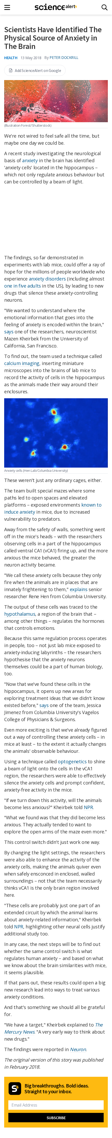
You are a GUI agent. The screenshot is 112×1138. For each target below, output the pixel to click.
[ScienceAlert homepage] (56, 7)
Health (10, 57)
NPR (88, 807)
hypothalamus (19, 614)
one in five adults (22, 286)
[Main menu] (8, 7)
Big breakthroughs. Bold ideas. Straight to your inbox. (56, 1088)
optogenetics (72, 761)
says (8, 331)
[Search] (104, 7)
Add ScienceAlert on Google (38, 70)
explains (79, 589)
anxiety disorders (47, 279)
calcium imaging (21, 363)
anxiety (30, 160)
